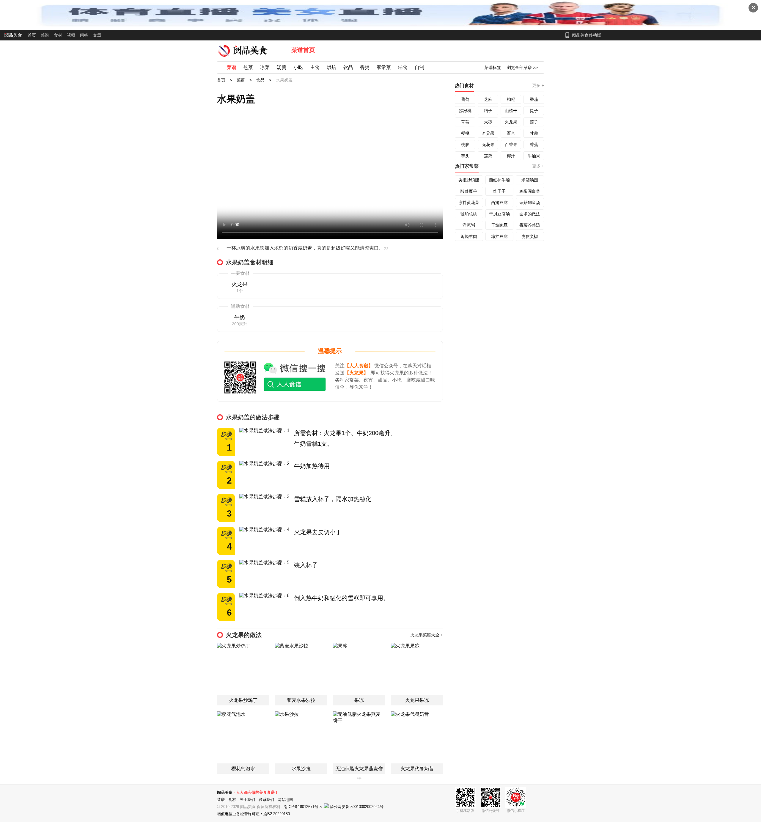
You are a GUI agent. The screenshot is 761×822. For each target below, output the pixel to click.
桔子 (488, 110)
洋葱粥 (469, 225)
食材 (58, 35)
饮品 (348, 67)
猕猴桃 (465, 110)
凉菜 (265, 67)
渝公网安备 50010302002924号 (356, 806)
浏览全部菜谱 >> (522, 67)
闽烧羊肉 (468, 236)
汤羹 (281, 67)
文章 (97, 35)
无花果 (488, 144)
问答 (84, 35)
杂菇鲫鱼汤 (529, 202)
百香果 (511, 144)
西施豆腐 (499, 202)
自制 (419, 67)
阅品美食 (224, 792)
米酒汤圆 (529, 180)
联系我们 (266, 799)
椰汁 (511, 155)
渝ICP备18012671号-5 (303, 806)
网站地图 (285, 799)
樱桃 (465, 133)
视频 (71, 35)
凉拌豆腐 (499, 236)
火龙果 (511, 122)
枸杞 (511, 99)
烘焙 (331, 67)
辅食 (403, 67)
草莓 (465, 122)
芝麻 (488, 99)
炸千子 (499, 191)
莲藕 (488, 155)
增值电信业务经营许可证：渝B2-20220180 (253, 814)
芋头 (465, 155)
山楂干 (511, 110)
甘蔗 (534, 133)
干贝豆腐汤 (499, 213)
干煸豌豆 (499, 225)
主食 (315, 67)
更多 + (538, 85)
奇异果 (488, 133)
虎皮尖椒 (529, 236)
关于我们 (247, 799)
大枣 (488, 122)
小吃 (298, 67)
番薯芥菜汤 (529, 225)
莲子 (534, 122)
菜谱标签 (492, 67)
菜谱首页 (303, 50)
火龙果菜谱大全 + (426, 635)
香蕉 (534, 144)
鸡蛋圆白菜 (529, 191)
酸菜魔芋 (468, 191)
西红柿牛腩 (499, 180)
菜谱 (45, 35)
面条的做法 (529, 213)
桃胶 (465, 144)
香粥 (365, 67)
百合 (511, 133)
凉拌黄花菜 (468, 202)
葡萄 (465, 99)
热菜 (248, 67)
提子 (534, 110)
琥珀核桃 (468, 213)
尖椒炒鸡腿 (468, 180)
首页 (32, 35)
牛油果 (534, 155)
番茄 (534, 99)
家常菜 (384, 67)
